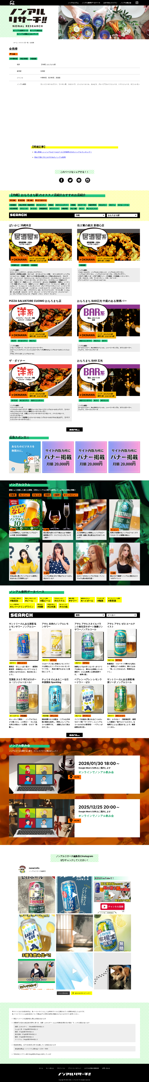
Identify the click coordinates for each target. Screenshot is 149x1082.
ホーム (15, 42)
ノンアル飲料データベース (91, 3)
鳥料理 (65, 208)
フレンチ (24, 208)
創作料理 (93, 205)
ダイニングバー (62, 205)
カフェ (112, 205)
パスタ (34, 208)
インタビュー (71, 495)
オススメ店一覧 (23, 42)
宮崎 (14, 200)
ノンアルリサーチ (76, 1079)
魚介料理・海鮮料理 (27, 205)
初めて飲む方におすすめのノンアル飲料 (50, 157)
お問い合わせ (106, 1068)
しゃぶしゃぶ (92, 208)
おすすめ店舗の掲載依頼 (91, 1068)
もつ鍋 (74, 208)
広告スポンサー (19, 437)
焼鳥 (73, 205)
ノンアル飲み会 (126, 3)
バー (82, 208)
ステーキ (82, 205)
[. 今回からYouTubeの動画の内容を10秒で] (112, 894)
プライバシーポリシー (74, 1068)
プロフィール (61, 1068)
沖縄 (31, 200)
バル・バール (123, 205)
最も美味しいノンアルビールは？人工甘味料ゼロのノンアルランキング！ (63, 152)
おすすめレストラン (110, 3)
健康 (13, 495)
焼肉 (51, 205)
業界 (48, 495)
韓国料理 (44, 208)
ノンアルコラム (73, 3)
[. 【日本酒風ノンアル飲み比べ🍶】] (36, 971)
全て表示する (41, 200)
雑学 (58, 495)
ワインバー (55, 208)
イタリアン (42, 205)
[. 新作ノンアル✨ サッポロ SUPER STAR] (74, 971)
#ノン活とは (50, 1068)
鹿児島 (22, 200)
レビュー (25, 495)
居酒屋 (13, 205)
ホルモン (103, 205)
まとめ (37, 495)
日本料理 (14, 208)
